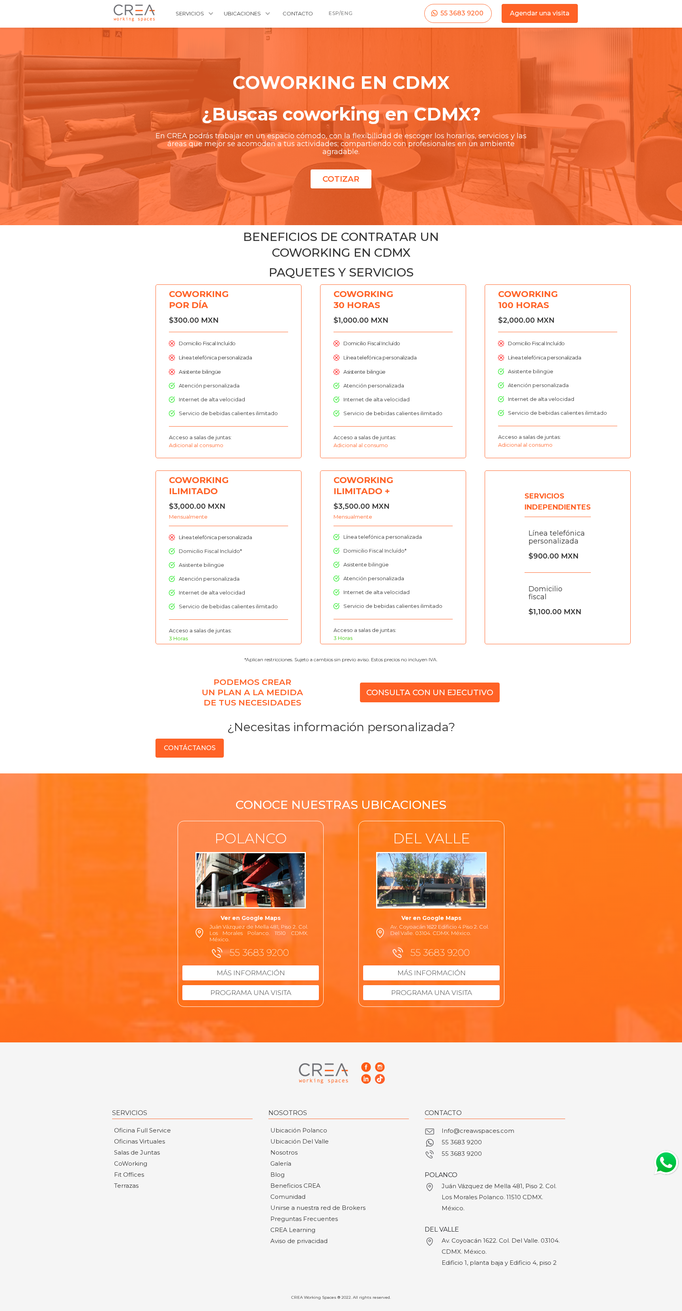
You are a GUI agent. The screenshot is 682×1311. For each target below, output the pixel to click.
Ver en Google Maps (251, 918)
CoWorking (130, 1163)
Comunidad (287, 1196)
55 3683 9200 (461, 13)
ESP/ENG (341, 13)
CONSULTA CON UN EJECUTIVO (429, 692)
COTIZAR (341, 179)
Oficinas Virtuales (139, 1141)
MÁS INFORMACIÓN (251, 973)
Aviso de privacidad (299, 1241)
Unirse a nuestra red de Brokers (317, 1207)
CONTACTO (298, 13)
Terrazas (126, 1185)
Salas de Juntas (137, 1152)
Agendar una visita (540, 13)
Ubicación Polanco (298, 1130)
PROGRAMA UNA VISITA (250, 993)
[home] (134, 12)
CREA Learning (292, 1230)
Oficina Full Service (142, 1130)
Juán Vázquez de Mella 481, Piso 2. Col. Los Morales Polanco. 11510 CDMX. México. (499, 1197)
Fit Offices (129, 1174)
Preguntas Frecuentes (304, 1219)
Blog (277, 1174)
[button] (194, 17)
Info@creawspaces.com (478, 1130)
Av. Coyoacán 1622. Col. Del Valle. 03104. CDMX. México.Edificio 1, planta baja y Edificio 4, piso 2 (501, 1251)
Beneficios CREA (295, 1185)
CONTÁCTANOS (189, 748)
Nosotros (284, 1152)
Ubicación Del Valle (299, 1141)
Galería (280, 1163)
